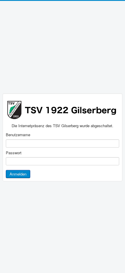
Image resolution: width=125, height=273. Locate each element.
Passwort (14, 152)
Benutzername (18, 134)
